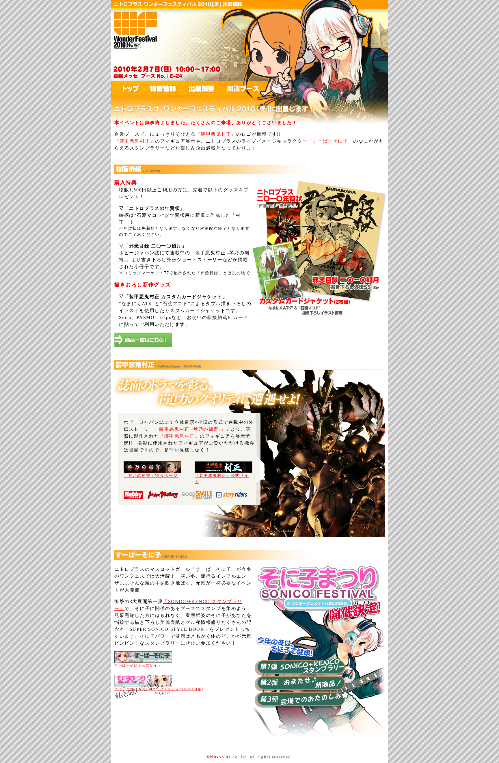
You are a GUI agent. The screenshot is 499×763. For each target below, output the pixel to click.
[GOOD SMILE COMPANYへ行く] (197, 495)
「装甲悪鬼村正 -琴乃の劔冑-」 (190, 429)
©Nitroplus (218, 757)
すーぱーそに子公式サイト (137, 665)
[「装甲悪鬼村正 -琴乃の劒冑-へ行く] (152, 470)
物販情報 (159, 88)
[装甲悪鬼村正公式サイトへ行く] (223, 470)
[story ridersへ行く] (231, 495)
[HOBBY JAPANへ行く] (133, 495)
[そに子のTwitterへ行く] (142, 692)
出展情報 (197, 88)
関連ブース (237, 88)
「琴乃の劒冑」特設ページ (151, 475)
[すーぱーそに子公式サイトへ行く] (143, 659)
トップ (126, 88)
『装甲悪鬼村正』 (216, 134)
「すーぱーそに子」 (330, 141)
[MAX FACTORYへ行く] (162, 495)
